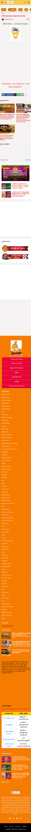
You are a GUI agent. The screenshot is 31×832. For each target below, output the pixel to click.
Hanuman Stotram (16, 466)
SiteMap (24, 826)
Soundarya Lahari (16, 563)
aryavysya (16, 609)
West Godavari (16, 598)
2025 (16, 411)
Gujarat (16, 463)
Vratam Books (16, 592)
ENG (20, 9)
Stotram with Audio (16, 575)
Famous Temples (16, 446)
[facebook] (10, 818)
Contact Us (18, 826)
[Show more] (25, 94)
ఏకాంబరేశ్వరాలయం (9, 718)
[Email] (22, 94)
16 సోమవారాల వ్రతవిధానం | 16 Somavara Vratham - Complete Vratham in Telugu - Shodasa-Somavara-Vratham (20, 186)
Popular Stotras (16, 529)
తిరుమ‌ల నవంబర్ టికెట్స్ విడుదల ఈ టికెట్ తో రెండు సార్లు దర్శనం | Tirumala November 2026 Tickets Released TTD (7, 117)
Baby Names (16, 429)
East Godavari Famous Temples (16, 443)
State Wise (16, 572)
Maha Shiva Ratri (16, 500)
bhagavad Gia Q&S (16, 612)
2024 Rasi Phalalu (16, 409)
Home (3, 9)
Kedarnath (16, 477)
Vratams (16, 595)
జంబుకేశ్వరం (9, 725)
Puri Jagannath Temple (16, 540)
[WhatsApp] (18, 94)
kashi (16, 618)
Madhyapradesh (16, 494)
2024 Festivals (16, 406)
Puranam (16, 537)
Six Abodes (16, 560)
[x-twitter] (13, 818)
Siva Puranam (16, 555)
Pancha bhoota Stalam (16, 517)
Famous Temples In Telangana (16, 449)
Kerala (16, 480)
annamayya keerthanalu (16, 606)
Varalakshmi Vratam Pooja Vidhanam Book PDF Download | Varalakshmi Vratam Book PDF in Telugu (21, 759)
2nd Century (16, 414)
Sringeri (16, 569)
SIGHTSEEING (16, 549)
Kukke (16, 483)
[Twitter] (15, 94)
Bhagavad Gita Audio (16, 434)
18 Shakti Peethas (16, 400)
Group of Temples (16, 460)
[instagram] (20, 818)
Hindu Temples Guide (20, 829)
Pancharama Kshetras (16, 520)
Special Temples (16, 566)
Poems (16, 526)
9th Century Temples (16, 417)
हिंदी (26, 9)
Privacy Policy (16, 532)
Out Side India (16, 515)
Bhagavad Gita (16, 431)
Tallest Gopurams (16, 578)
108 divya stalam (16, 397)
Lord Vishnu (16, 492)
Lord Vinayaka (16, 489)
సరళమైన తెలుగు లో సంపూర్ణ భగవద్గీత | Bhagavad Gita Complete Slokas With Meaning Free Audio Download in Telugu (20, 194)
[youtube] (17, 818)
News (16, 506)
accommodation (16, 603)
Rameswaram (16, 546)
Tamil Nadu (16, 580)
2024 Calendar (16, 403)
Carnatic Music (16, 440)
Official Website (16, 509)
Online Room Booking (16, 512)
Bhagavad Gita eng (16, 437)
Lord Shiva (16, 486)
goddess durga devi (16, 615)
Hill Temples (16, 472)
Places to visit (16, 523)
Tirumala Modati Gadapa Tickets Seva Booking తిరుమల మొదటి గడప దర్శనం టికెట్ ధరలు (6, 137)
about (16, 600)
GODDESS (16, 454)
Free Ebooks (16, 452)
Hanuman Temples (16, 469)
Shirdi (16, 552)
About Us (11, 826)
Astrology (16, 426)
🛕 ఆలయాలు (12, 9)
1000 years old (16, 394)
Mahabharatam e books (16, 503)
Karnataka (16, 474)
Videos (16, 589)
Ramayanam (16, 543)
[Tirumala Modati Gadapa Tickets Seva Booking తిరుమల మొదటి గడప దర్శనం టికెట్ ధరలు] (6, 652)
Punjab (16, 535)
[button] (2, 2)
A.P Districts (16, 420)
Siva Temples (16, 558)
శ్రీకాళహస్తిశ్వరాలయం (9, 740)
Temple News (16, 586)
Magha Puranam (16, 497)
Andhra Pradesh (16, 423)
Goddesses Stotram (16, 457)
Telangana (16, 583)
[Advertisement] (15, 67)
